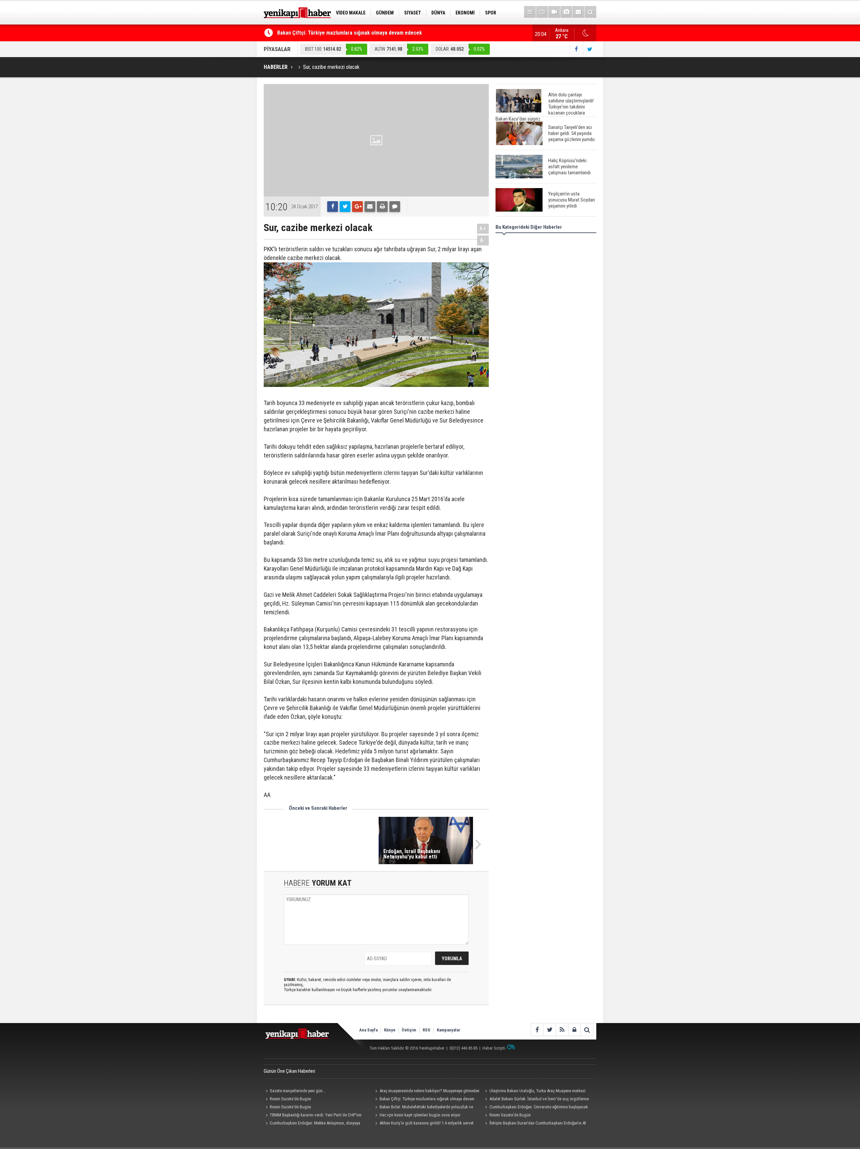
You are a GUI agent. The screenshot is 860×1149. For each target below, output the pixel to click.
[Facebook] (332, 206)
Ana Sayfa (368, 1029)
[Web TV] (554, 12)
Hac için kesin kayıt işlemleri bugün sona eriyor (420, 1114)
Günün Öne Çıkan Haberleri (289, 1071)
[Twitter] (345, 206)
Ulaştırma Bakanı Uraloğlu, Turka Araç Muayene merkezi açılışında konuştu (534, 1091)
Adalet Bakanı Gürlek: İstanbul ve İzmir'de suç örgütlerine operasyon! (536, 1099)
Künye (389, 1029)
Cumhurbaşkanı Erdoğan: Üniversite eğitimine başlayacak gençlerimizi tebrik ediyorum (535, 1107)
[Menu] (530, 12)
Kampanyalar (448, 1029)
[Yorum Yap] (394, 206)
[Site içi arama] (590, 12)
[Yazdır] (382, 206)
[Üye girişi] (574, 1029)
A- (483, 240)
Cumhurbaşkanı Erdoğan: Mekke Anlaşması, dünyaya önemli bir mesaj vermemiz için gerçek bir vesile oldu (312, 1123)
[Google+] (357, 206)
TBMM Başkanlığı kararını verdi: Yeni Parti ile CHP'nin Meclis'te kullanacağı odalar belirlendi (312, 1115)
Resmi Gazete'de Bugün (290, 1098)
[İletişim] (578, 12)
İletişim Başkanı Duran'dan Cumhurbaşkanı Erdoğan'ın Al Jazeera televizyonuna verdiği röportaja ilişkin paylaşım (534, 1123)
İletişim (409, 1029)
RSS (426, 1029)
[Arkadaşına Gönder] (369, 206)
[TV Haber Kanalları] (542, 12)
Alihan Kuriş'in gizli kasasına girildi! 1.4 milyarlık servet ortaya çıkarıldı (424, 1123)
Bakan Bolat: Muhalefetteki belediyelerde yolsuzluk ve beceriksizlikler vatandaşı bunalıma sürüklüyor (423, 1107)
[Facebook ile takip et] (576, 49)
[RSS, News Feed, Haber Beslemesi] (562, 1029)
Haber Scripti (493, 1048)
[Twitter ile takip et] (589, 49)
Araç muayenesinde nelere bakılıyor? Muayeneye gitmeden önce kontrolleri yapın (426, 1091)
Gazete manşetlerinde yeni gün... (298, 1090)
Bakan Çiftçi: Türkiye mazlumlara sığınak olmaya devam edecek (349, 33)
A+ (482, 228)
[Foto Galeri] (566, 12)
